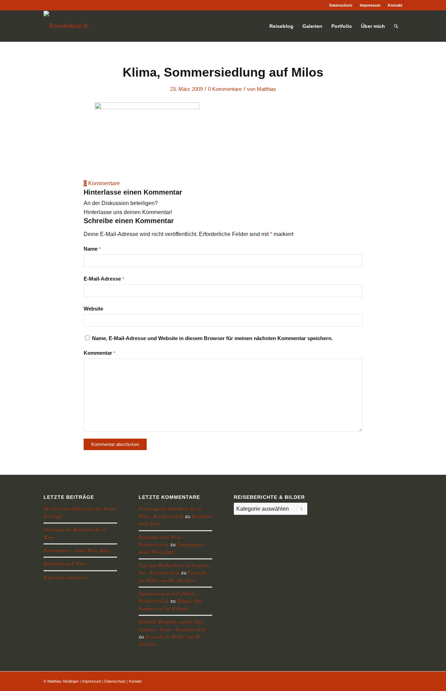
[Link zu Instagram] (45, 5)
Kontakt (395, 5)
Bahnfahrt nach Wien (65, 563)
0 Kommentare (225, 89)
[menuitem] (341, 5)
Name (92, 249)
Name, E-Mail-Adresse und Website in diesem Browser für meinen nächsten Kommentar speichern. (212, 338)
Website (93, 309)
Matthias (266, 89)
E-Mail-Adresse (104, 279)
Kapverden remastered (65, 577)
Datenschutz (341, 5)
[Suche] (396, 26)
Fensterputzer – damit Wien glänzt (77, 550)
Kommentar (99, 353)
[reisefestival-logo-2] (66, 26)
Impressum (370, 5)
